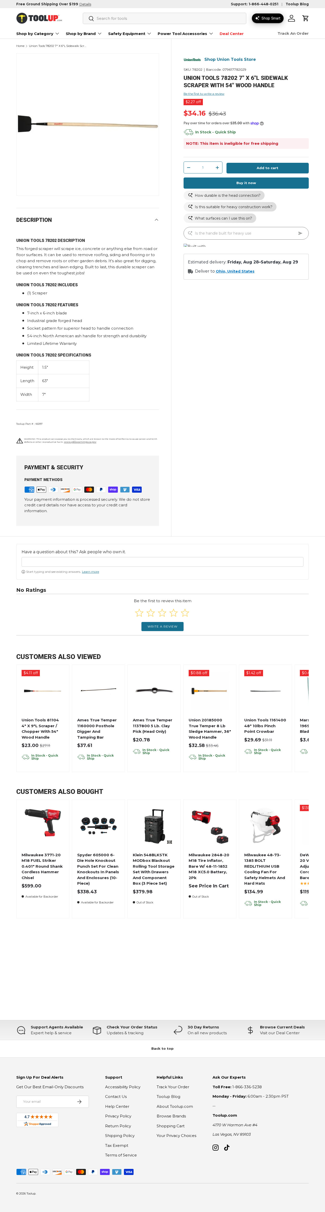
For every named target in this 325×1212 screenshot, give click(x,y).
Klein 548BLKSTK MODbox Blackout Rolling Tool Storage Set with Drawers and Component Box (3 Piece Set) (153, 869)
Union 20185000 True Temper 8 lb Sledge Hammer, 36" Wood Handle (210, 729)
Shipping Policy (120, 1135)
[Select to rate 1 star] (139, 613)
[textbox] (162, 562)
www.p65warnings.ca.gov (80, 441)
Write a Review (162, 626)
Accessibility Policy (122, 1086)
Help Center (117, 1106)
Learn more (90, 572)
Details (85, 4)
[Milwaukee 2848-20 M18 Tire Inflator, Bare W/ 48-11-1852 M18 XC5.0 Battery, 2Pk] (210, 826)
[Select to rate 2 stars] (150, 613)
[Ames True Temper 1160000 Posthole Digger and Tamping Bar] (98, 691)
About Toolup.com (175, 1106)
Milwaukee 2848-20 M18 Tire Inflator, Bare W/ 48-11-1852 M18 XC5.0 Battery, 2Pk (209, 866)
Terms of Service (121, 1155)
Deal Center (232, 33)
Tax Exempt (116, 1145)
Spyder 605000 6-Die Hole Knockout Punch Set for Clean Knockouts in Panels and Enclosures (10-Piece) (98, 869)
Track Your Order (173, 1086)
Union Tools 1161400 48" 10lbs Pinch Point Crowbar (265, 726)
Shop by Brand (81, 33)
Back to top (162, 1048)
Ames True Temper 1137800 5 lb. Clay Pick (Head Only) (152, 726)
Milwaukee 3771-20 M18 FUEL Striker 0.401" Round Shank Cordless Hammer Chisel (42, 866)
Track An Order (293, 33)
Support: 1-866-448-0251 (254, 4)
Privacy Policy (118, 1116)
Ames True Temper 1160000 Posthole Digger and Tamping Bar (97, 729)
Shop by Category (34, 33)
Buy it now (246, 183)
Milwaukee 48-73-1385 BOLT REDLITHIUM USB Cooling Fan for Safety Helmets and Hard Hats (264, 869)
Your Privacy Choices (176, 1135)
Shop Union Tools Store (230, 59)
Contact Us (116, 1096)
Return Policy (118, 1126)
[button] (305, 18)
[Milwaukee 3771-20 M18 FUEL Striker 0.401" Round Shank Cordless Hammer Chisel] (43, 826)
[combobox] (164, 18)
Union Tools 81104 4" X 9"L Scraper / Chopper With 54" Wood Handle (40, 729)
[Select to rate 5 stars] (185, 613)
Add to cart (267, 168)
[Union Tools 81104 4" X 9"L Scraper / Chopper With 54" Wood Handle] (43, 691)
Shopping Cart (171, 1126)
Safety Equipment (126, 33)
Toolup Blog (297, 4)
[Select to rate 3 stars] (162, 613)
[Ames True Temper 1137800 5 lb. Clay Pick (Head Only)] (154, 691)
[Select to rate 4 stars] (173, 613)
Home (20, 46)
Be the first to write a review (204, 94)
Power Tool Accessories (182, 33)
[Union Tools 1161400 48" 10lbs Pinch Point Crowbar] (265, 691)
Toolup (31, 1193)
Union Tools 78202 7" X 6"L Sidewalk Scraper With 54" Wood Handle (57, 46)
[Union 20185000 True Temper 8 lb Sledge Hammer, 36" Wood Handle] (210, 691)
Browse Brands (171, 1116)
